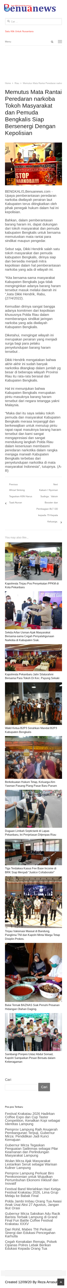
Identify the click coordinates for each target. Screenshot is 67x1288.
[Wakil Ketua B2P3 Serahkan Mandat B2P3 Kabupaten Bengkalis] (33, 703)
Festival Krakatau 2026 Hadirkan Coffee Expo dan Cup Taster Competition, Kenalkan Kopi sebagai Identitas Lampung (32, 1119)
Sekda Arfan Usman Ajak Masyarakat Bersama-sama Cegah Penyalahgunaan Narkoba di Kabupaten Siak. (29, 636)
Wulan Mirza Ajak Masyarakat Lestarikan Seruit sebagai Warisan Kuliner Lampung (31, 1164)
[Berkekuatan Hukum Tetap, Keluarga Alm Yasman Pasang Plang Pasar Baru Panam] (33, 757)
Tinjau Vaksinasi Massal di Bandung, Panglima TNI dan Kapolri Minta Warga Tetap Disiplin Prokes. (32, 935)
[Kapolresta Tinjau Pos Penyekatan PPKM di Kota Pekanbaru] (33, 561)
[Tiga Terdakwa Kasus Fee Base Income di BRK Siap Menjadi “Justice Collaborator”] (33, 852)
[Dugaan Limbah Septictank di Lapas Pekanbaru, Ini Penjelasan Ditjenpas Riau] (33, 809)
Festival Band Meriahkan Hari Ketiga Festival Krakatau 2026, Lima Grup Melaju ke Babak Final (32, 1192)
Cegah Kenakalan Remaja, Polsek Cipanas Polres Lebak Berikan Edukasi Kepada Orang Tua (31, 1245)
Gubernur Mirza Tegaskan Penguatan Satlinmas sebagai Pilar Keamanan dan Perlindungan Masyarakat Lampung (31, 1150)
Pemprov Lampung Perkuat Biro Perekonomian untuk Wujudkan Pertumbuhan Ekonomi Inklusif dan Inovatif (31, 1178)
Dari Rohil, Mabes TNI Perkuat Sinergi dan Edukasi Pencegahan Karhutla (30, 1232)
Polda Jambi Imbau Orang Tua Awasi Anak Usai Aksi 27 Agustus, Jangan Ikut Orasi (33, 1204)
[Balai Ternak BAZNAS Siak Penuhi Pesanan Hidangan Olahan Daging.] (33, 972)
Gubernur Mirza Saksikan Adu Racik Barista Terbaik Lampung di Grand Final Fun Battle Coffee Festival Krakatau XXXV (32, 1219)
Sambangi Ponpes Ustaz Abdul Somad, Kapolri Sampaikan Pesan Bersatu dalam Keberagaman (30, 1058)
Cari (8, 1079)
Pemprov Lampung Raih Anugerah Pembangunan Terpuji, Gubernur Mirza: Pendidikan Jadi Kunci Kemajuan (31, 1135)
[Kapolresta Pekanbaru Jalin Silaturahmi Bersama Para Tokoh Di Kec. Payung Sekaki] (33, 657)
